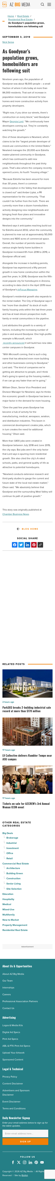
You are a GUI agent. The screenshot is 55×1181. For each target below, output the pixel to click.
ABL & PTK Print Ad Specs (16, 1045)
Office (9, 853)
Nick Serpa (8, 42)
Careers (6, 994)
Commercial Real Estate (15, 863)
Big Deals (7, 833)
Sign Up (25, 1141)
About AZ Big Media (13, 974)
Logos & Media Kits (12, 1025)
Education (7, 894)
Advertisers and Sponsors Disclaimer (15, 1092)
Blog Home (30, 528)
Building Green (14, 873)
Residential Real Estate (20, 19)
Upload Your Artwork (13, 1052)
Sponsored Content (12, 1059)
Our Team (7, 980)
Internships (8, 987)
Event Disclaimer (11, 1101)
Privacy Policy (9, 1076)
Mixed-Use (8, 909)
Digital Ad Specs (11, 1032)
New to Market (10, 920)
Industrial (11, 843)
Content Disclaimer (12, 1083)
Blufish (25, 1175)
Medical (6, 904)
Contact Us (8, 1008)
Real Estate (23, 16)
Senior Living (13, 883)
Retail (9, 858)
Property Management (14, 925)
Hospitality (8, 899)
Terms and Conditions (14, 1108)
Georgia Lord (16, 121)
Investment (12, 848)
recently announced (13, 343)
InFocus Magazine (27, 289)
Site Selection (14, 889)
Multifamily (8, 914)
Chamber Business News (15, 514)
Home (11, 16)
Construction (13, 878)
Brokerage (12, 838)
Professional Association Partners (20, 1001)
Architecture (13, 868)
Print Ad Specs (10, 1039)
